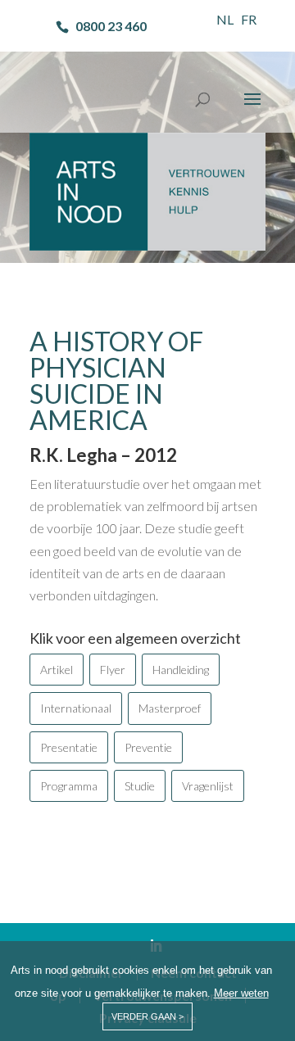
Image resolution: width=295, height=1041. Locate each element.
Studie (140, 786)
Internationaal (75, 708)
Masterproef (169, 708)
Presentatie (69, 747)
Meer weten (241, 993)
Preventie (148, 747)
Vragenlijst (208, 786)
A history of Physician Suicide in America (116, 380)
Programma (69, 786)
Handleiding (180, 670)
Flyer (112, 670)
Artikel (56, 670)
